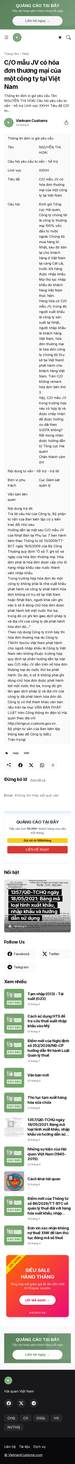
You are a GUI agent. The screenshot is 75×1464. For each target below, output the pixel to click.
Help (25, 53)
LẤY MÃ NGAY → (37, 1300)
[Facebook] (20, 765)
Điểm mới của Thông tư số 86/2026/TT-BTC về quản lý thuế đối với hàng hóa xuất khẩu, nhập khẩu (49, 1206)
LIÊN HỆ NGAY (37, 849)
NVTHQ (14, 1427)
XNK (26, 753)
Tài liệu (24, 1447)
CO (25, 1418)
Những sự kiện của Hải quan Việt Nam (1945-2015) (47, 1154)
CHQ (11, 1418)
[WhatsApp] (42, 765)
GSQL (41, 1418)
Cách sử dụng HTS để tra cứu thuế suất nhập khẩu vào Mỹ (47, 1021)
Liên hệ (10, 1447)
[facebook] (8, 1403)
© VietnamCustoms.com (23, 1455)
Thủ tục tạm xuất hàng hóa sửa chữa (47, 1099)
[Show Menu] (6, 37)
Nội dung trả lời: (20, 508)
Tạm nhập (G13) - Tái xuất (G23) (46, 996)
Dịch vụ (39, 1447)
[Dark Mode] (60, 37)
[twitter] (21, 1403)
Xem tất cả (37, 780)
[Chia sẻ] (66, 122)
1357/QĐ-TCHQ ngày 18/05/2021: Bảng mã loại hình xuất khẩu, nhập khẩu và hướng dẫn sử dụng (49, 1127)
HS (56, 1418)
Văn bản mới (38, 1075)
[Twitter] (31, 765)
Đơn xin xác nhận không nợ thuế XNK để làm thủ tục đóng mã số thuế (48, 1233)
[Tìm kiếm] (68, 37)
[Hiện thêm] (53, 765)
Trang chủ (11, 53)
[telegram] (33, 1403)
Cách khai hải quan (44, 1179)
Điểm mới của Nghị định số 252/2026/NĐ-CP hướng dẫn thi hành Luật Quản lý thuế (48, 1048)
